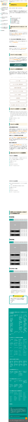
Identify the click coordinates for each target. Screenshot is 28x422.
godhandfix (20, 339)
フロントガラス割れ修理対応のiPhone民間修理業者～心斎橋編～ (11, 330)
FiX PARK (20, 340)
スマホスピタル (3, 41)
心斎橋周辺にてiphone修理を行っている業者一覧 (11, 365)
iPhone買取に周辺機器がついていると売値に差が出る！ (25, 382)
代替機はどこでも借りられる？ (20, 372)
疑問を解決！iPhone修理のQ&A (25, 372)
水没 (21, 219)
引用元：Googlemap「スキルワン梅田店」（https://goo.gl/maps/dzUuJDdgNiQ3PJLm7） (18, 51)
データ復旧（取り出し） (4, 56)
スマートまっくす (3, 72)
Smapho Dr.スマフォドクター (4, 60)
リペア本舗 (2, 43)
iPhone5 (2, 44)
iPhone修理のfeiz (16, 341)
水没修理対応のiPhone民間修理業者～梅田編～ (5, 46)
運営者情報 (3, 30)
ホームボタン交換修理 (4, 59)
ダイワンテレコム (25, 341)
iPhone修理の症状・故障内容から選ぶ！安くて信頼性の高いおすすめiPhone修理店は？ (5, 9)
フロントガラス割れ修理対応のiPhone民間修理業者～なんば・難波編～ (11, 324)
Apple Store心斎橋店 (20, 343)
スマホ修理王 (3, 36)
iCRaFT (11, 302)
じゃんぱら (2, 62)
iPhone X (15, 396)
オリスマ (2, 51)
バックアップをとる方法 (16, 381)
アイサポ (2, 53)
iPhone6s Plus (3, 32)
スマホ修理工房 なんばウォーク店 (11, 343)
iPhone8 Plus (24, 396)
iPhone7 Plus (15, 397)
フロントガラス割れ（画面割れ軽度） (11, 316)
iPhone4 (2, 47)
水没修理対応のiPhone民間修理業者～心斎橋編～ (5, 53)
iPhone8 (10, 397)
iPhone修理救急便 (3, 64)
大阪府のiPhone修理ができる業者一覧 (5, 17)
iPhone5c (2, 42)
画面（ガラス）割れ (16, 219)
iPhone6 (2, 37)
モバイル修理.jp (11, 339)
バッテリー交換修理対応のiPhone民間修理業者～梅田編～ (20, 318)
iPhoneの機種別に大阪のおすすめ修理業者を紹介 (5, 28)
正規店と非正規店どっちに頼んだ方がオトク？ (11, 372)
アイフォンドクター (3, 40)
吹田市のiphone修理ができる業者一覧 (16, 362)
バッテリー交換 (11, 219)
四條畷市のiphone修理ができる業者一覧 (25, 362)
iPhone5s (2, 40)
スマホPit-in (15, 339)
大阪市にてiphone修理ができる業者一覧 (11, 362)
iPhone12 (24, 392)
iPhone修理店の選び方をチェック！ (5, 21)
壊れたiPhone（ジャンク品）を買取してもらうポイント (11, 385)
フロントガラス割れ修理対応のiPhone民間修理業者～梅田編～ (11, 320)
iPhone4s (2, 45)
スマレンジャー (3, 69)
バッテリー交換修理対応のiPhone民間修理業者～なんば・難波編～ (5, 33)
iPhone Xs (11, 396)
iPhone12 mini (20, 392)
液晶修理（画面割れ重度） (16, 315)
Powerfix (2, 38)
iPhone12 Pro (15, 392)
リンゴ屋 (2, 58)
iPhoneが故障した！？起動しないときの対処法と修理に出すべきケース (20, 386)
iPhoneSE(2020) (20, 396)
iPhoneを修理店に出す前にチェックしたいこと (5, 24)
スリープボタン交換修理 (4, 61)
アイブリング (3, 45)
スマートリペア (3, 50)
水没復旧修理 (3, 43)
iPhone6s (2, 34)
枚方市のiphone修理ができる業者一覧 (20, 365)
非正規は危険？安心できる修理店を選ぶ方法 (16, 372)
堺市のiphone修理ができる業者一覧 (16, 365)
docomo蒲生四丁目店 (16, 343)
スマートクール (3, 67)
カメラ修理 (25, 219)
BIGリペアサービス (25, 343)
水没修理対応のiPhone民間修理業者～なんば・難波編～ (5, 50)
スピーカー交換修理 (20, 332)
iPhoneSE (2, 39)
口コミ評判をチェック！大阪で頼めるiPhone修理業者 (5, 13)
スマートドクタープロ (4, 46)
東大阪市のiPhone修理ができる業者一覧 (25, 365)
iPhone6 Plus (3, 35)
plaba (10, 340)
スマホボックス (3, 48)
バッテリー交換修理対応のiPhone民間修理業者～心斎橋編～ (5, 37)
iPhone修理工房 (3, 56)
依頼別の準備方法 (20, 380)
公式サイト (15, 231)
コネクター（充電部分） (4, 42)
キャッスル (2, 55)
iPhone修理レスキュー (4, 33)
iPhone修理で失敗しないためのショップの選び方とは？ (20, 374)
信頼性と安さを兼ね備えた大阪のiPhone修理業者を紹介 (17, 298)
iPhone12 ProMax (11, 393)
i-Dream (24, 340)
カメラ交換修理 (3, 40)
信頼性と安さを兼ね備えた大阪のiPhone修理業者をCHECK (18, 65)
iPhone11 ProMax (16, 394)
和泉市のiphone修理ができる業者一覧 (20, 362)
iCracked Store (3, 31)
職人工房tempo (12, 300)
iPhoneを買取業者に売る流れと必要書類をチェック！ (16, 385)
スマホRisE (2, 35)
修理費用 (10, 380)
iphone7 (19, 397)
